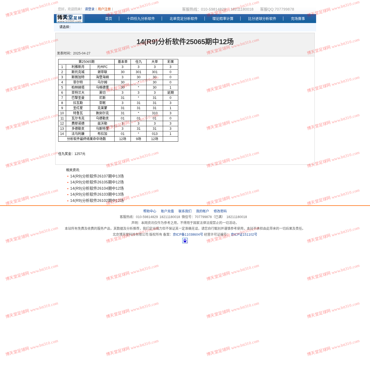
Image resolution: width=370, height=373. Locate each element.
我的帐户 (202, 211)
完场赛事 (298, 19)
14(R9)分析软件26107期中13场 (97, 176)
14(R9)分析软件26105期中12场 (97, 182)
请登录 (90, 9)
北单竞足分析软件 (184, 19)
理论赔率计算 (222, 19)
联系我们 (185, 211)
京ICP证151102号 (243, 234)
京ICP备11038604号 (188, 234)
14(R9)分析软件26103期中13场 (97, 194)
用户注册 (104, 9)
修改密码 (220, 211)
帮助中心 (149, 211)
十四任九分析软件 (141, 19)
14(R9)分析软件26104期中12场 (97, 188)
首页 (108, 19)
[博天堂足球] (70, 18)
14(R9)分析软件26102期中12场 (97, 200)
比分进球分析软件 (262, 19)
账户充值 (167, 211)
